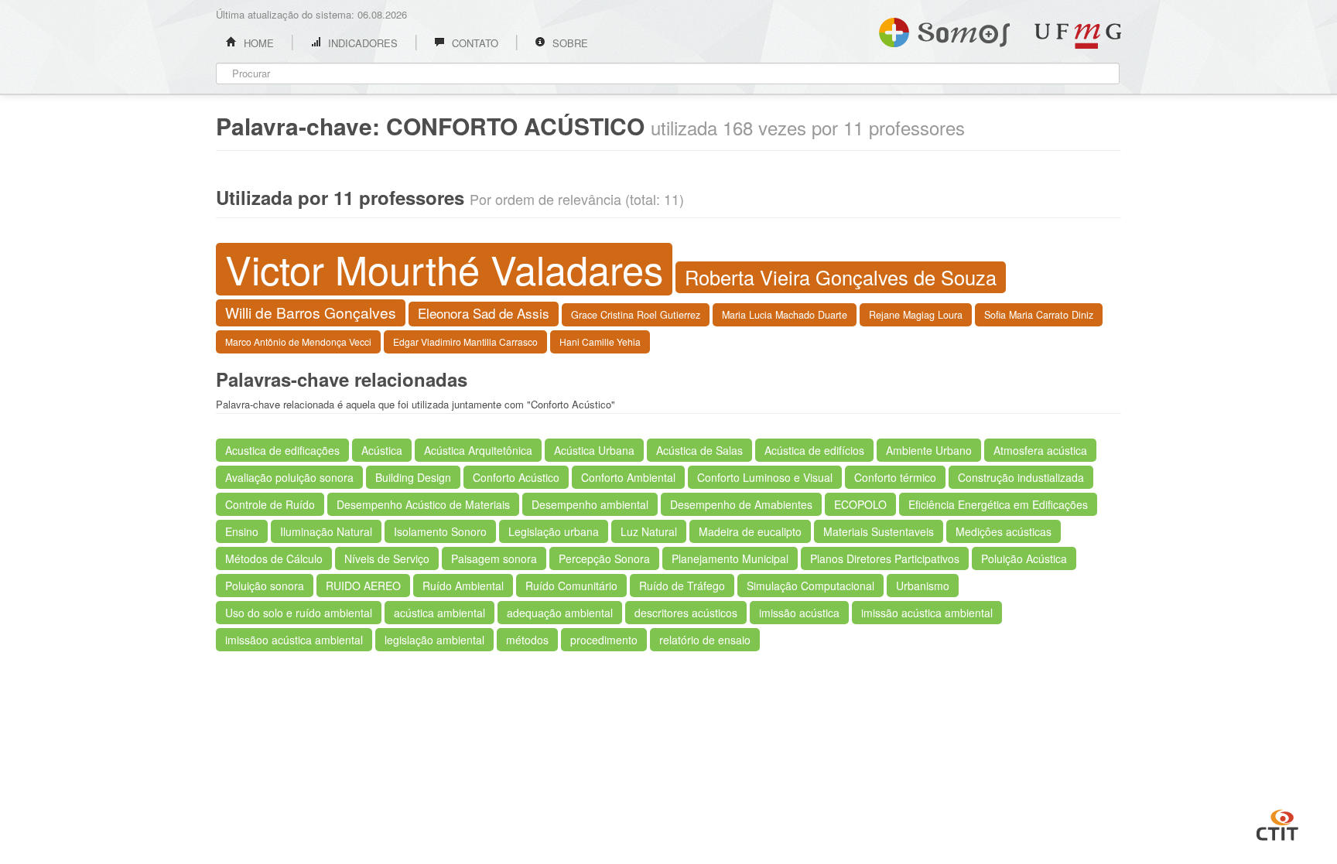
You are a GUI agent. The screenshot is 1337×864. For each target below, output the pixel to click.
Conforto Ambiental (628, 477)
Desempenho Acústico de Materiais (423, 504)
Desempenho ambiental (590, 504)
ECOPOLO (860, 504)
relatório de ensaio (705, 639)
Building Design (413, 477)
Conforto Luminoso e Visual (765, 477)
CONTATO (473, 43)
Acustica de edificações (282, 450)
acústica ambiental (439, 612)
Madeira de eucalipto (750, 531)
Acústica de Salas (699, 450)
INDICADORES (361, 43)
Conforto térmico (895, 477)
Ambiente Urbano (929, 450)
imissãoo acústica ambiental (294, 639)
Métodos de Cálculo (274, 558)
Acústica (381, 450)
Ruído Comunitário (571, 585)
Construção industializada (1021, 477)
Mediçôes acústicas (1003, 531)
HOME (257, 43)
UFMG (1077, 36)
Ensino (241, 531)
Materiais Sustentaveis (878, 531)
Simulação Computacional (810, 585)
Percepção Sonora (604, 558)
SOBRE (568, 43)
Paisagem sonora (494, 558)
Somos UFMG (944, 29)
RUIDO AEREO (363, 585)
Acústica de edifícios (814, 450)
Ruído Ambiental (463, 585)
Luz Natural (649, 531)
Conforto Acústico (516, 477)
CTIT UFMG (1277, 823)
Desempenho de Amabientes (741, 504)
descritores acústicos (685, 612)
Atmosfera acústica (1040, 450)
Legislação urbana (553, 531)
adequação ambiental (560, 612)
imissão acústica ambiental (927, 612)
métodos (527, 639)
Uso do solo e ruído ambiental (298, 612)
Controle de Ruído (270, 504)
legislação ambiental (434, 639)
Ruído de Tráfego (682, 585)
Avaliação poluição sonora (289, 477)
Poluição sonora (264, 585)
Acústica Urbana (594, 450)
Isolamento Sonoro (440, 531)
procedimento (604, 639)
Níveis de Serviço (386, 558)
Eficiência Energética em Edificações (998, 504)
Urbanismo (922, 585)
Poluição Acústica (1024, 558)
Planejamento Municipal (730, 558)
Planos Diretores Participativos (884, 558)
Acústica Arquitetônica (478, 450)
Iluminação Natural (326, 531)
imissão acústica (799, 612)
